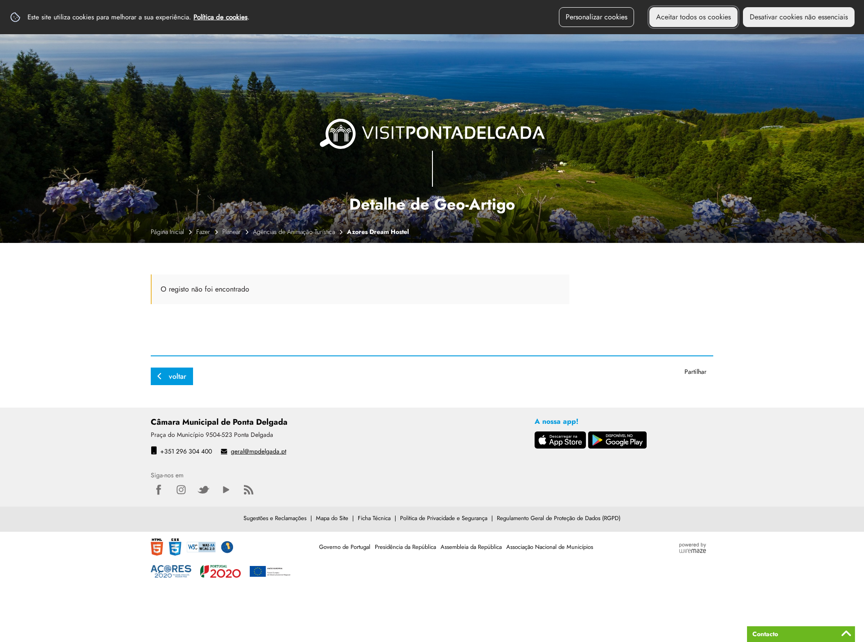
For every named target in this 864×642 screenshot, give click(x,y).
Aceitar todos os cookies (693, 17)
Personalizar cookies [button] (596, 17)
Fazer (203, 231)
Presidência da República (405, 547)
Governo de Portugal (344, 547)
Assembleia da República (471, 547)
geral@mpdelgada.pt (258, 451)
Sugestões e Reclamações (274, 518)
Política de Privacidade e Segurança (443, 518)
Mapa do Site (332, 518)
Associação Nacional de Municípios (549, 547)
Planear (231, 231)
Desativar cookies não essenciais (799, 17)
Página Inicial (167, 231)
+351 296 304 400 (186, 451)
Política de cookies (221, 17)
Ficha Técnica (374, 518)
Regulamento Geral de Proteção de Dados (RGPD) (559, 518)
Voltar (177, 376)
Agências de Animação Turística (294, 231)
